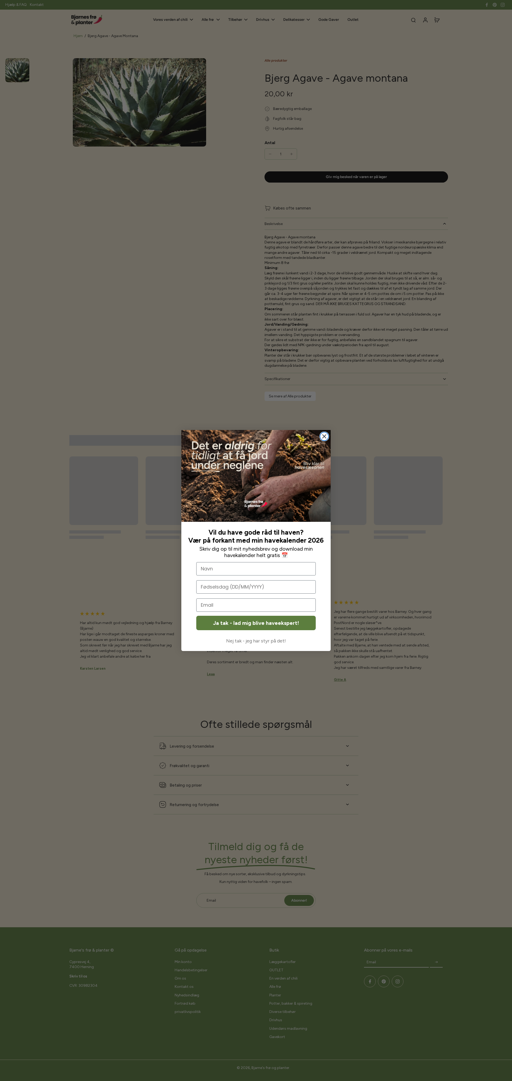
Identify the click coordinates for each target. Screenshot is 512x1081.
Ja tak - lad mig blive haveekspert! (256, 623)
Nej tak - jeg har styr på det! (256, 641)
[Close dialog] (324, 436)
